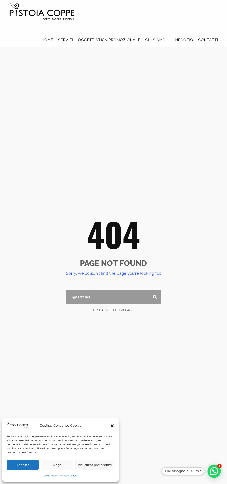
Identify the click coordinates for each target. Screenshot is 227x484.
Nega (57, 465)
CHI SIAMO (155, 40)
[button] (112, 426)
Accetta (22, 465)
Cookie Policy (50, 475)
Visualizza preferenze (95, 465)
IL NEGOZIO (181, 40)
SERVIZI (65, 40)
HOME (47, 40)
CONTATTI (208, 40)
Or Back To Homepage (113, 310)
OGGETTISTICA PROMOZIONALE (109, 40)
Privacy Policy (68, 475)
